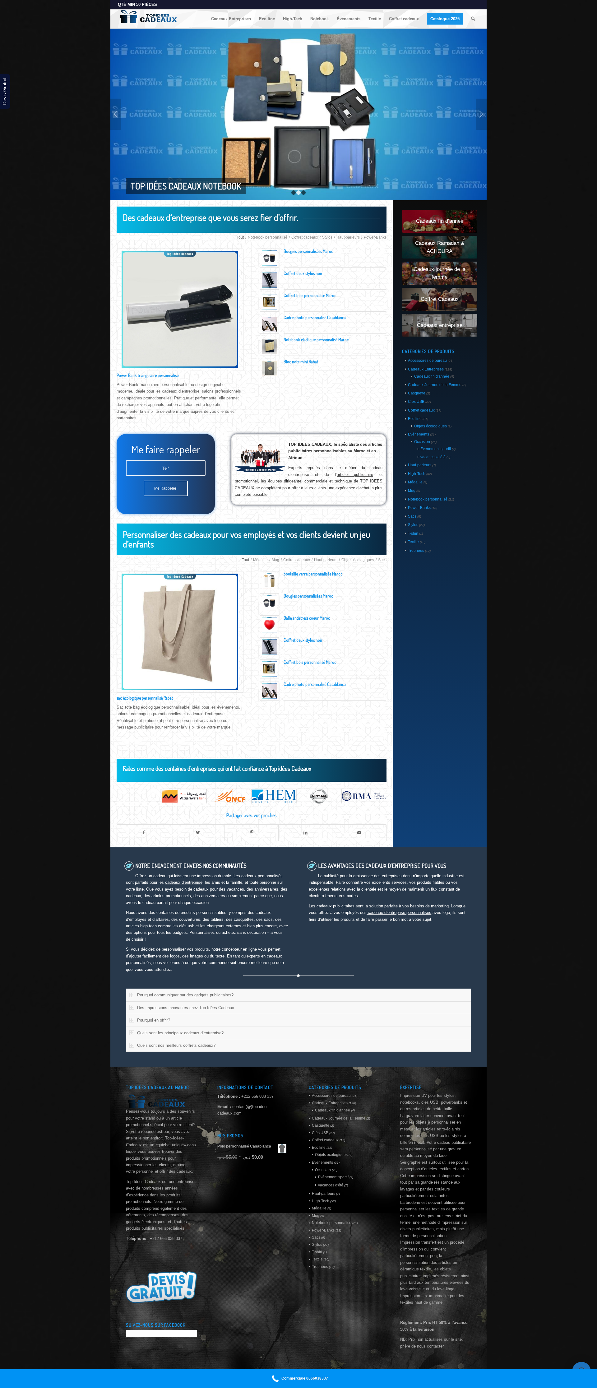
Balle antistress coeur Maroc (307, 618)
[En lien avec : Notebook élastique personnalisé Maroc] (269, 346)
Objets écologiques (430, 426)
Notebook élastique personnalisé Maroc (316, 339)
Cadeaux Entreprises (426, 369)
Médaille (415, 482)
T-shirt (413, 533)
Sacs (412, 516)
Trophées (416, 550)
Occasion (422, 442)
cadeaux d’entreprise (183, 882)
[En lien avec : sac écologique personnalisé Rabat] (180, 632)
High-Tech (416, 474)
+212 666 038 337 (257, 1096)
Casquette (416, 393)
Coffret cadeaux (421, 410)
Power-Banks (419, 507)
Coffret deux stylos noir (303, 273)
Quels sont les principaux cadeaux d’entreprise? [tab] (180, 1033)
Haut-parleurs (419, 465)
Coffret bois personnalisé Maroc (310, 295)
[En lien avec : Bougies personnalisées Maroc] (269, 258)
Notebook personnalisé (427, 499)
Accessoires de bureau (427, 360)
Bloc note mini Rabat (301, 361)
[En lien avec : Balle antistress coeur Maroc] (269, 624)
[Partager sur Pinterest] (251, 833)
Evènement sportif (435, 449)
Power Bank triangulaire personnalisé (147, 375)
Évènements (418, 434)
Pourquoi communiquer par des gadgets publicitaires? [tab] (185, 995)
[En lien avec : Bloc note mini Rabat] (269, 368)
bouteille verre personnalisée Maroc (313, 573)
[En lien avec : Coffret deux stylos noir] (269, 280)
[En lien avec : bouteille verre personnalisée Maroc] (269, 580)
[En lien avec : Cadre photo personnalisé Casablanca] (269, 324)
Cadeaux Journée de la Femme (434, 385)
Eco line (415, 419)
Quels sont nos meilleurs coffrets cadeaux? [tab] (176, 1045)
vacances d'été (433, 457)
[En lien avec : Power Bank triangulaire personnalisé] (180, 309)
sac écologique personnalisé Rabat (145, 698)
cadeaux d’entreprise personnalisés (399, 912)
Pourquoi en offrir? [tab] (153, 1020)
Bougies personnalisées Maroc (308, 251)
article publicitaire (355, 474)
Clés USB (416, 401)
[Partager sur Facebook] (144, 833)
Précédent (115, 114)
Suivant (481, 114)
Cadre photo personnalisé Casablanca (315, 317)
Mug (411, 490)
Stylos (413, 525)
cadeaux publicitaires (335, 906)
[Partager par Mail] (359, 833)
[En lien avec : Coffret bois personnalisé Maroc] (269, 302)
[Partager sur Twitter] (197, 833)
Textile (413, 542)
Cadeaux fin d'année (431, 376)
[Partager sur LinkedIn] (305, 833)
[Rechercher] (473, 19)
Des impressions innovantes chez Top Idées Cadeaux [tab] (185, 1007)
